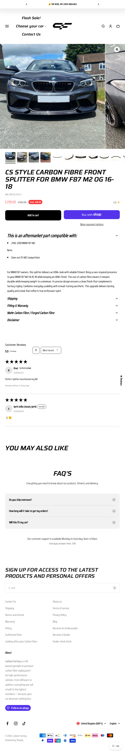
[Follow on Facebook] (7, 723)
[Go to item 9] (104, 157)
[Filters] (36, 350)
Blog (55, 621)
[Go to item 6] (69, 157)
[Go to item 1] (10, 157)
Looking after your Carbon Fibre (21, 641)
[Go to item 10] (116, 157)
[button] (62, 235)
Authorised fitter (13, 634)
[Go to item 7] (81, 157)
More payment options (92, 224)
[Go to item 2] (22, 157)
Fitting (8, 628)
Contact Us (10, 601)
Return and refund (14, 615)
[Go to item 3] (34, 157)
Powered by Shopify (14, 740)
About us (57, 601)
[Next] (98, 4)
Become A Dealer (61, 634)
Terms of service (61, 608)
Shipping (9, 608)
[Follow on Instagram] (16, 723)
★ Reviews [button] (121, 380)
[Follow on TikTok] (24, 723)
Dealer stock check (62, 641)
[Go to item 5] (57, 157)
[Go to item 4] (45, 157)
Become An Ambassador (65, 628)
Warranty (10, 621)
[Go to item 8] (92, 157)
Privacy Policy (59, 615)
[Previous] (26, 4)
